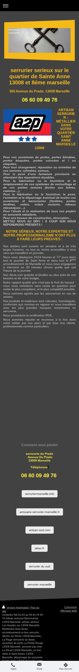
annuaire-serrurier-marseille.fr (40, 512)
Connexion (70, 607)
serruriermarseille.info (39, 493)
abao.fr (39, 548)
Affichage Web (68, 610)
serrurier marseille (39, 584)
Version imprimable (17, 607)
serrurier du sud (39, 566)
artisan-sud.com (39, 530)
